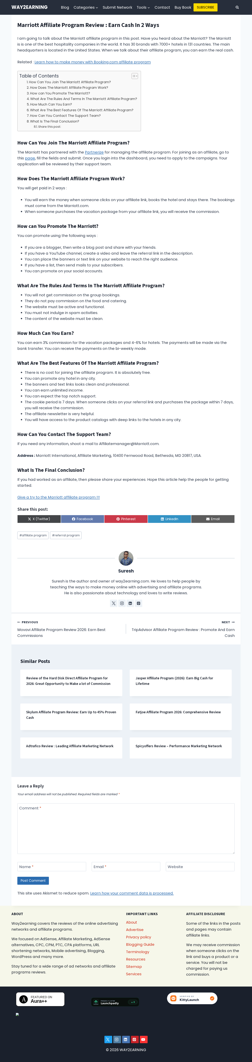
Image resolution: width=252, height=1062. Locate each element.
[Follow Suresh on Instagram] (122, 603)
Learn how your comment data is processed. (132, 893)
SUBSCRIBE (205, 7)
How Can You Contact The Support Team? (65, 115)
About (131, 922)
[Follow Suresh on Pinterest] (138, 603)
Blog (65, 7)
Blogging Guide (140, 944)
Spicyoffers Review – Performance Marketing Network (179, 746)
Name (26, 866)
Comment (30, 808)
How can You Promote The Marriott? (60, 93)
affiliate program (33, 535)
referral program (66, 535)
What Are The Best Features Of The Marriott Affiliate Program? (81, 110)
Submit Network (117, 7)
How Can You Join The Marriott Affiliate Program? (70, 82)
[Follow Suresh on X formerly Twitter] (113, 603)
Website (175, 866)
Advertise (135, 929)
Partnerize (94, 152)
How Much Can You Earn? (51, 104)
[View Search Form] (237, 7)
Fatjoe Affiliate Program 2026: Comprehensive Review (178, 712)
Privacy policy (138, 937)
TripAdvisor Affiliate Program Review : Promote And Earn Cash (183, 629)
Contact (162, 7)
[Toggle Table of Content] (133, 76)
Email (100, 866)
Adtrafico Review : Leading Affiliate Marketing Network (69, 746)
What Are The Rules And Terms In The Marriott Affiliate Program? (83, 98)
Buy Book (183, 7)
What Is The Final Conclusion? (54, 121)
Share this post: (49, 127)
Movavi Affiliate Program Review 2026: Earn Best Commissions (61, 629)
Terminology (137, 951)
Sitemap (134, 966)
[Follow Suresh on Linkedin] (130, 603)
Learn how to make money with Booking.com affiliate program (92, 62)
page (30, 158)
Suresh (126, 571)
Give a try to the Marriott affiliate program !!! (58, 497)
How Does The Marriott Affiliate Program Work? (69, 87)
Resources (135, 959)
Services (133, 974)
